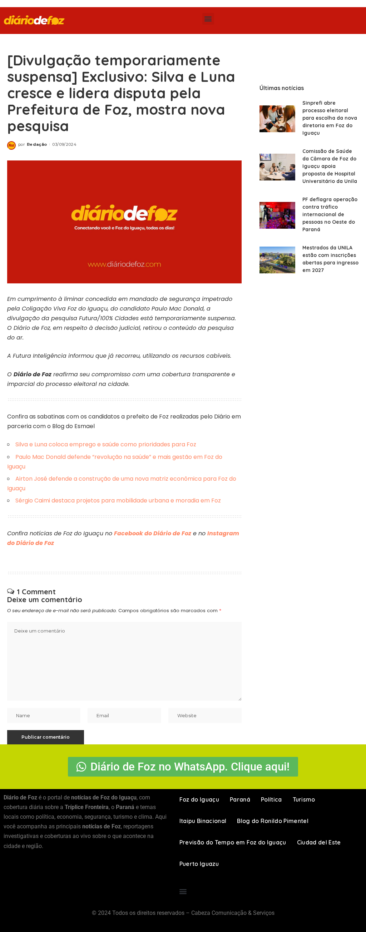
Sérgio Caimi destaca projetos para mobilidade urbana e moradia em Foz (118, 500)
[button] (208, 19)
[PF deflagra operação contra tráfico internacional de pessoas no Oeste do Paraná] (277, 215)
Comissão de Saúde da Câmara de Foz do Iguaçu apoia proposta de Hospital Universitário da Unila (329, 166)
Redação (37, 144)
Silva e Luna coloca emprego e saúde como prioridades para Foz (105, 444)
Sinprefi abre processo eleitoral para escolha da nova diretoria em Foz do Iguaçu (329, 118)
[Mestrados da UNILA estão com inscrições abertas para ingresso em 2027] (277, 260)
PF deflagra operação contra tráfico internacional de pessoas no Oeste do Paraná (329, 214)
